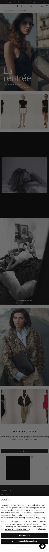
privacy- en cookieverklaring (17, 529)
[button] (42, 546)
